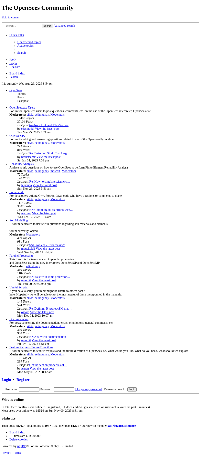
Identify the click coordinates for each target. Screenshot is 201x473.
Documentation (18, 319)
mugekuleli (28, 248)
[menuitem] (29, 42)
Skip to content (11, 17)
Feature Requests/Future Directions (31, 347)
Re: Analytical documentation (47, 336)
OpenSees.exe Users (22, 107)
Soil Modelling (18, 220)
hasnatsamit (28, 157)
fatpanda (26, 185)
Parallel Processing (21, 255)
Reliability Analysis (21, 164)
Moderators (57, 114)
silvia (30, 114)
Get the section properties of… (48, 365)
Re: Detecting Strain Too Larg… (49, 153)
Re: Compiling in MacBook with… (51, 209)
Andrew (26, 213)
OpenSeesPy (17, 135)
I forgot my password (88, 389)
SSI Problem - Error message (47, 245)
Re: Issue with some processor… (49, 276)
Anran (25, 368)
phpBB (21, 446)
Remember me (113, 389)
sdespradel (27, 128)
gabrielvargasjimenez (122, 425)
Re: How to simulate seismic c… (49, 181)
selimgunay (42, 114)
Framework (16, 192)
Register (22, 380)
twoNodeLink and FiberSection (49, 125)
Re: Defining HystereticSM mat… (50, 308)
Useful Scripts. (18, 287)
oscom (25, 312)
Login (6, 380)
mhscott (55, 171)
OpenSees (15, 90)
